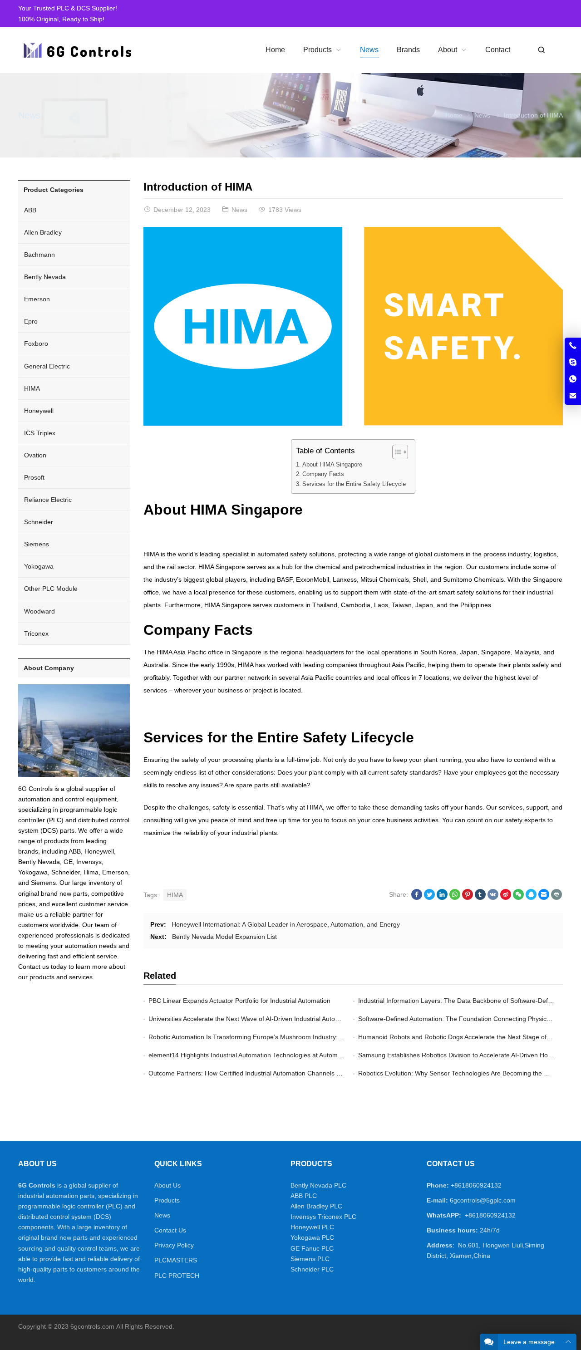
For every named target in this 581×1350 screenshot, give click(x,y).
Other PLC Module (51, 588)
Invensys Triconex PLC (323, 1216)
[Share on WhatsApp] (454, 897)
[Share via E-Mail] (543, 897)
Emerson (37, 299)
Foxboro (36, 343)
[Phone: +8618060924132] (573, 346)
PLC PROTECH (176, 1275)
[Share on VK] (493, 897)
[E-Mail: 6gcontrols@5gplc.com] (573, 396)
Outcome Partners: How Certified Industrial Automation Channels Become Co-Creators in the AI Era (291, 1073)
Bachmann (39, 254)
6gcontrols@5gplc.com (483, 1200)
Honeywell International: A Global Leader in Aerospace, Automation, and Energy (286, 924)
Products (167, 1200)
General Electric (47, 366)
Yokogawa (39, 566)
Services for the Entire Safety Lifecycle (354, 484)
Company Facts (323, 474)
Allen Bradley (43, 232)
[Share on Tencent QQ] (531, 897)
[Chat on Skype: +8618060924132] (573, 362)
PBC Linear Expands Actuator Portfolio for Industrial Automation (239, 1000)
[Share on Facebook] (416, 897)
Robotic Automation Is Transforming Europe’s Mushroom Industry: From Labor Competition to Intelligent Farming (310, 1037)
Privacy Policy (174, 1245)
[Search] (541, 50)
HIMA (175, 894)
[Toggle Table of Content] (395, 452)
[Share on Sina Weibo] (505, 897)
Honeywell (39, 410)
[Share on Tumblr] (480, 897)
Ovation (35, 455)
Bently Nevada (45, 276)
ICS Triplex (39, 433)
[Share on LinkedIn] (442, 897)
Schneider (38, 521)
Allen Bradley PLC (316, 1206)
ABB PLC (303, 1195)
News (29, 115)
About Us (167, 1185)
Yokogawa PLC (312, 1237)
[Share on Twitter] (429, 897)
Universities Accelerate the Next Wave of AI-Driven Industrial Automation (251, 1018)
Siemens (36, 544)
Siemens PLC (310, 1258)
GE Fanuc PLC (312, 1248)
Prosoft (34, 477)
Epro (31, 321)
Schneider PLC (312, 1269)
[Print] (556, 897)
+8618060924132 (476, 1185)
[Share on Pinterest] (467, 897)
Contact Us (170, 1230)
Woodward (39, 611)
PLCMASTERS (175, 1260)
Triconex (36, 633)
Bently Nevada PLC (318, 1185)
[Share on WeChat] (518, 897)
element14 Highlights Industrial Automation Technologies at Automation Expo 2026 (266, 1055)
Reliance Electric (48, 499)
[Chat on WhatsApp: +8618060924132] (573, 379)
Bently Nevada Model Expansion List (224, 936)
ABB (30, 210)
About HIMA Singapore (332, 464)
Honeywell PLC (312, 1227)
